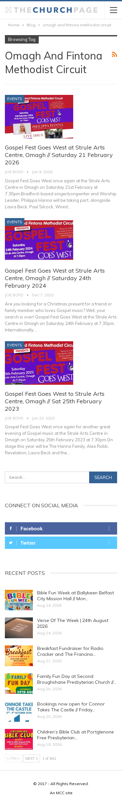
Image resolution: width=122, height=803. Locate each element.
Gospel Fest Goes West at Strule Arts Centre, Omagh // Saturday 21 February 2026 (59, 155)
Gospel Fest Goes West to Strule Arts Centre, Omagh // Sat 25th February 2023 (54, 401)
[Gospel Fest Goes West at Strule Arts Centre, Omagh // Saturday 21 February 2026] (39, 116)
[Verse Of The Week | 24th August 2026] (19, 627)
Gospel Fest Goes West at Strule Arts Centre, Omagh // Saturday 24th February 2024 (55, 278)
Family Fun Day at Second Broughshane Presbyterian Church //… (76, 679)
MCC (60, 792)
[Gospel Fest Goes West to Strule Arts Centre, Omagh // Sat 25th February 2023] (39, 363)
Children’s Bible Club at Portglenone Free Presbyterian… (75, 735)
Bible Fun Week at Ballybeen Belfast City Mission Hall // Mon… (75, 596)
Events (14, 98)
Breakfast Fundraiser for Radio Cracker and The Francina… (70, 651)
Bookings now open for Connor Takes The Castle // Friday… (71, 707)
